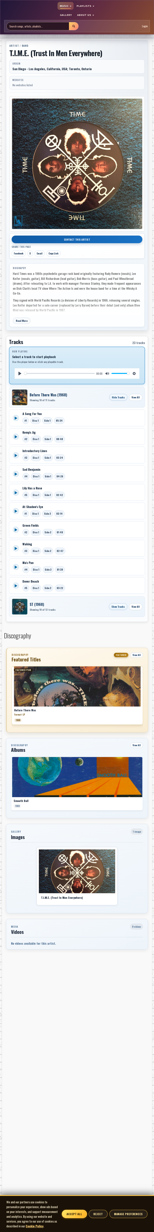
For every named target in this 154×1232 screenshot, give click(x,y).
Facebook (18, 253)
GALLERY (66, 14)
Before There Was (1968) (48, 394)
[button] (11, 696)
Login (145, 26)
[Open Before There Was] (20, 397)
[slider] (59, 373)
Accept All (74, 1214)
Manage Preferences (128, 1214)
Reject (98, 1214)
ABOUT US (84, 14)
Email (40, 253)
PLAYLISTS (84, 5)
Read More (21, 320)
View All (136, 397)
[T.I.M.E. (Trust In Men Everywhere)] (77, 871)
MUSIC (64, 5)
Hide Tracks (118, 397)
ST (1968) (37, 604)
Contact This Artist (77, 239)
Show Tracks (118, 606)
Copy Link (54, 253)
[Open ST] (20, 607)
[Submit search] (73, 26)
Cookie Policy (35, 1226)
